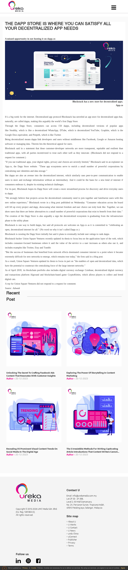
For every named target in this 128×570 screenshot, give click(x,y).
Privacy (25, 568)
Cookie (34, 568)
